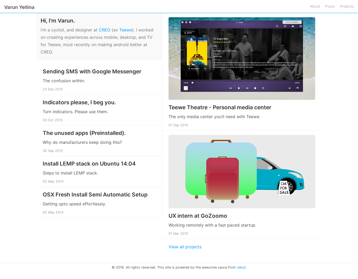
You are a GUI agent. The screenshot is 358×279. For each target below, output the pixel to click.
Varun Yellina (19, 7)
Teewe (125, 29)
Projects (347, 6)
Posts (330, 6)
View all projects (185, 246)
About (315, 6)
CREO (104, 29)
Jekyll (241, 267)
